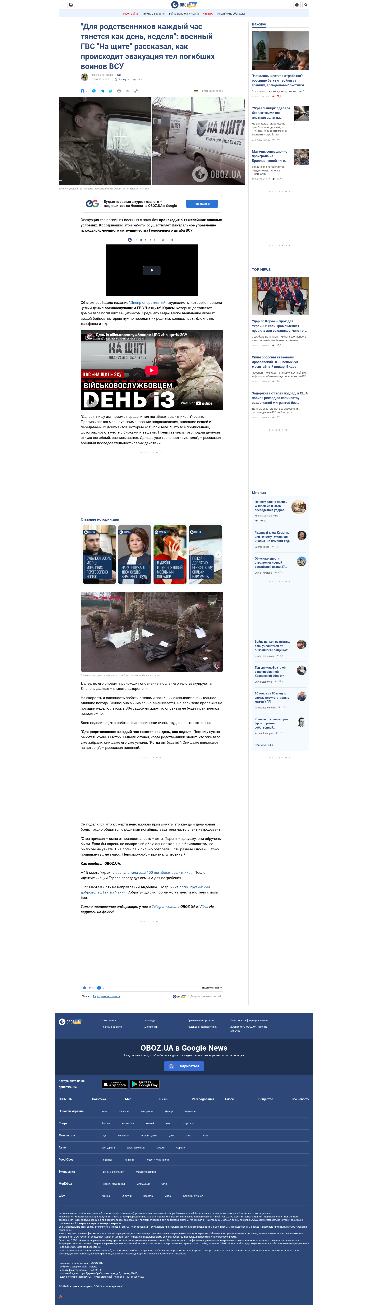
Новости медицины (113, 1183)
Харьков (124, 1111)
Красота (148, 1195)
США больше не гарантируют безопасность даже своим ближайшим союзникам (279, 338)
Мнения (259, 492)
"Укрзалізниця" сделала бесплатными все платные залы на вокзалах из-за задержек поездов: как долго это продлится (271, 113)
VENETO (208, 13)
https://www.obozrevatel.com (185, 1213)
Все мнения (263, 745)
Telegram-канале (165, 906)
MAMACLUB (143, 1183)
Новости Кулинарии (157, 1159)
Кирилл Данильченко (266, 515)
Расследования (203, 1099)
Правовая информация (200, 1020)
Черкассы (190, 1111)
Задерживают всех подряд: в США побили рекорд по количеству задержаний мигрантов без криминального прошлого (280, 398)
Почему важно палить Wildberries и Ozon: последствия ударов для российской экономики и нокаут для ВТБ (271, 506)
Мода (167, 1195)
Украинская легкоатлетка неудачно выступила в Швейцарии (268, 170)
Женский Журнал (192, 1195)
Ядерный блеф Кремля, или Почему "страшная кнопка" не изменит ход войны (272, 537)
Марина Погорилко (102, 75)
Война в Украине (153, 13)
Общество (265, 1099)
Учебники (123, 1135)
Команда (150, 1020)
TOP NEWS (261, 269)
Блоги (229, 1099)
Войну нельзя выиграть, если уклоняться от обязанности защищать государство (272, 646)
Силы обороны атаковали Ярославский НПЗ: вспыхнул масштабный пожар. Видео (275, 362)
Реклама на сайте (112, 1026)
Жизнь (163, 1099)
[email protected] (103, 1276)
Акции (161, 1147)
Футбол (106, 1123)
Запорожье (146, 1111)
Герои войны (131, 13)
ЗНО (188, 1135)
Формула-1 (189, 1123)
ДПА (171, 1135)
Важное (259, 24)
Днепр (169, 1111)
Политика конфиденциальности (249, 1020)
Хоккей (150, 1123)
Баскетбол (128, 1123)
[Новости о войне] (179, 997)
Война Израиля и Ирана (184, 13)
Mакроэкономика (146, 1171)
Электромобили (136, 1147)
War (119, 75)
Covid (164, 1183)
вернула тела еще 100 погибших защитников (154, 872)
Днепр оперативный (147, 302)
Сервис (180, 1147)
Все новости (300, 1099)
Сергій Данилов (263, 681)
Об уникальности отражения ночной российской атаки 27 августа (270, 563)
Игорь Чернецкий (264, 656)
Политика (99, 1099)
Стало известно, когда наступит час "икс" (278, 91)
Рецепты (107, 1159)
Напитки (129, 1159)
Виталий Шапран (264, 733)
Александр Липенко (265, 707)
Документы (151, 1026)
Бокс (168, 1123)
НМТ (205, 1135)
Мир (128, 1099)
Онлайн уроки (149, 1135)
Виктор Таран (262, 547)
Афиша (106, 1195)
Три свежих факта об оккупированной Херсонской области (270, 672)
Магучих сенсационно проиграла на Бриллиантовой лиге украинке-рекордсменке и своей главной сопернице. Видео (270, 156)
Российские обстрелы (231, 13)
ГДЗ (104, 1135)
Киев (104, 1111)
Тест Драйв (108, 1147)
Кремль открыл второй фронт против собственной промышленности (271, 723)
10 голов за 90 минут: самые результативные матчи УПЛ (272, 697)
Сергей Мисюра (263, 572)
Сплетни (127, 1195)
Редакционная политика (106, 996)
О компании (109, 1020)
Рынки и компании (113, 1171)
